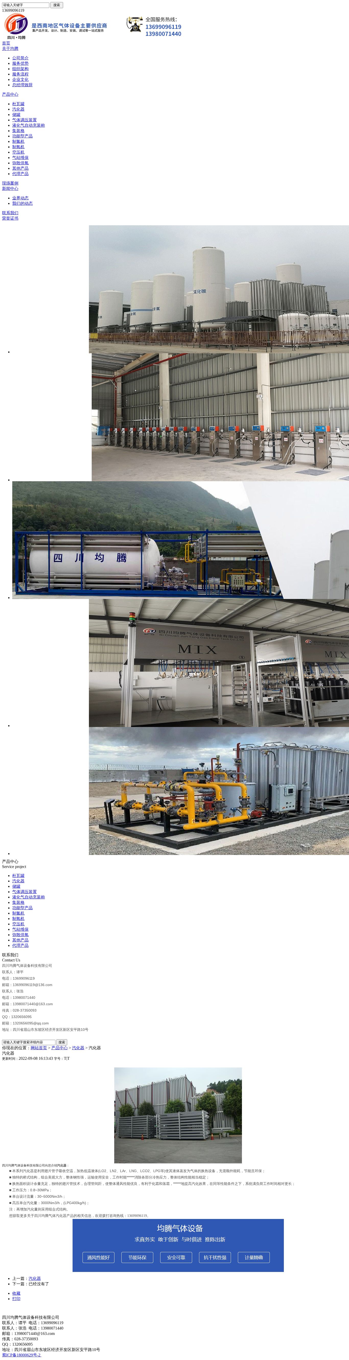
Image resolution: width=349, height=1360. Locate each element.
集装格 (18, 130)
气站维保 (20, 157)
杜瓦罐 (18, 104)
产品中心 (10, 94)
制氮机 (18, 141)
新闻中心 (10, 188)
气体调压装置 (24, 120)
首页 (6, 43)
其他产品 (20, 168)
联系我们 (10, 213)
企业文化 (20, 79)
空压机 (18, 152)
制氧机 (18, 147)
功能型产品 (22, 136)
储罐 (16, 114)
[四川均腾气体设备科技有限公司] (104, 39)
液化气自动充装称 (28, 125)
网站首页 (39, 1048)
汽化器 (18, 109)
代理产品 (20, 174)
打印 (16, 1299)
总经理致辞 (22, 85)
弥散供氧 (20, 163)
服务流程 (20, 74)
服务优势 (20, 63)
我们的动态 (22, 203)
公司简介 (20, 58)
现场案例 (10, 183)
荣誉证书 (10, 218)
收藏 (16, 1293)
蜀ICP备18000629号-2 (21, 1355)
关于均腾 (10, 48)
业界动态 (20, 198)
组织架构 (20, 69)
